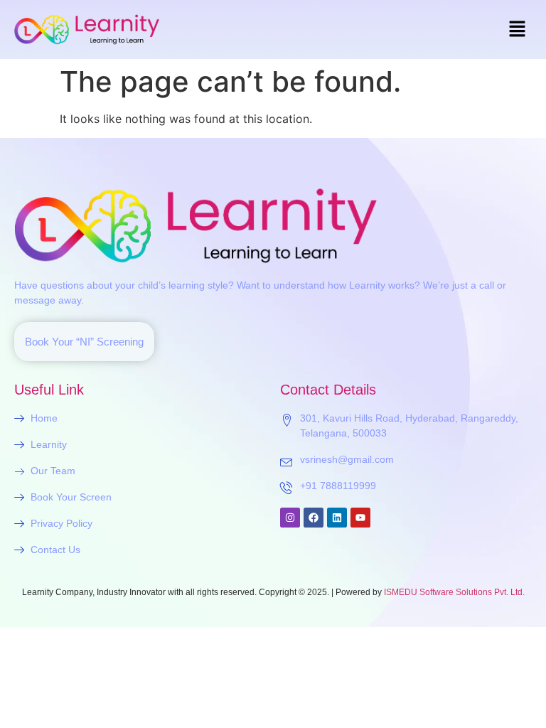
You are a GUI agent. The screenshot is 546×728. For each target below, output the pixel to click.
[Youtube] (360, 518)
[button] (517, 29)
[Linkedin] (337, 518)
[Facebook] (313, 518)
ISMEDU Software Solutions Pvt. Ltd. (454, 592)
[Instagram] (290, 518)
